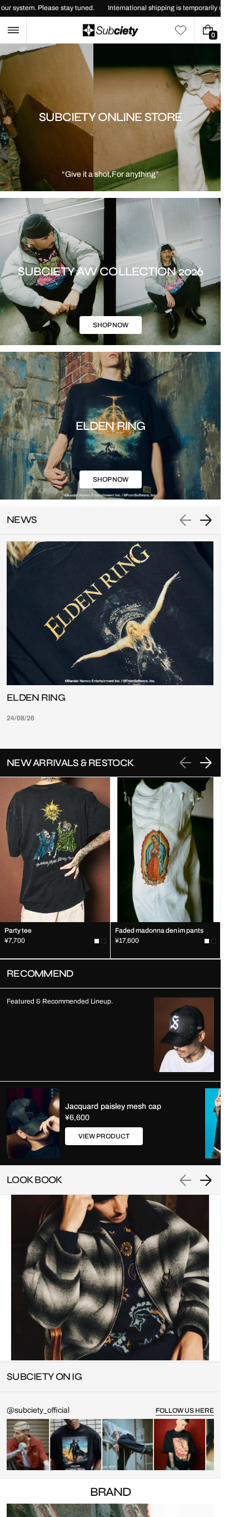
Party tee (18, 930)
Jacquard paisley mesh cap (113, 1106)
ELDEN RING (36, 698)
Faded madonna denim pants (159, 930)
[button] (13, 30)
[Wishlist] (180, 30)
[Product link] (55, 867)
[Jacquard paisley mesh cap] (33, 1123)
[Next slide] (205, 520)
